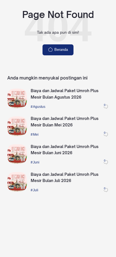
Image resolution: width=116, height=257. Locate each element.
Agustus (39, 106)
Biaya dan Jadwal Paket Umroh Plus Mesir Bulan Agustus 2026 (65, 93)
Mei (36, 134)
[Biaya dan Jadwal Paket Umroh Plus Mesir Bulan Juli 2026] (17, 190)
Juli (35, 190)
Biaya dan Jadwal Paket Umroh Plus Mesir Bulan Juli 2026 (65, 177)
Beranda (60, 49)
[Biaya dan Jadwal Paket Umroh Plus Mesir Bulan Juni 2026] (17, 162)
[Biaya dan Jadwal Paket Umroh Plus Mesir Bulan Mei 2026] (17, 135)
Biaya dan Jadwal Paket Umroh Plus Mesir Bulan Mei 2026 (65, 121)
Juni (36, 162)
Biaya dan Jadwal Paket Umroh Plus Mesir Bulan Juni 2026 (65, 149)
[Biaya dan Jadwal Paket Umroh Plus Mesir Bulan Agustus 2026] (17, 107)
